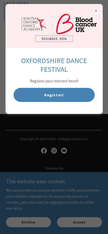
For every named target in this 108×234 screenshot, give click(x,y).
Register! (54, 94)
